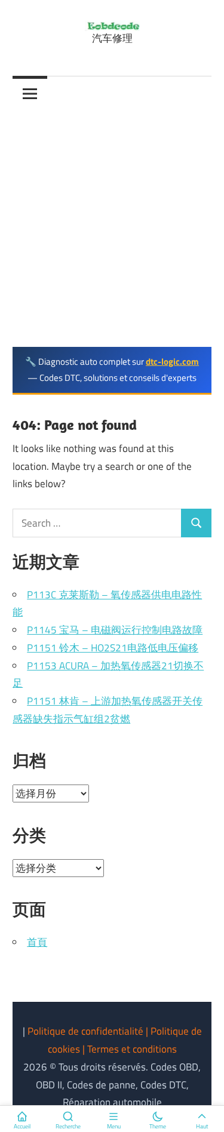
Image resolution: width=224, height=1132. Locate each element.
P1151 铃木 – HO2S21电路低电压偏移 (112, 648)
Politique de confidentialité (86, 1031)
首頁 (37, 942)
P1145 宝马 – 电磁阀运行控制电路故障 (114, 630)
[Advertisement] (112, 229)
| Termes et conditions (129, 1049)
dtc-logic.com (172, 361)
